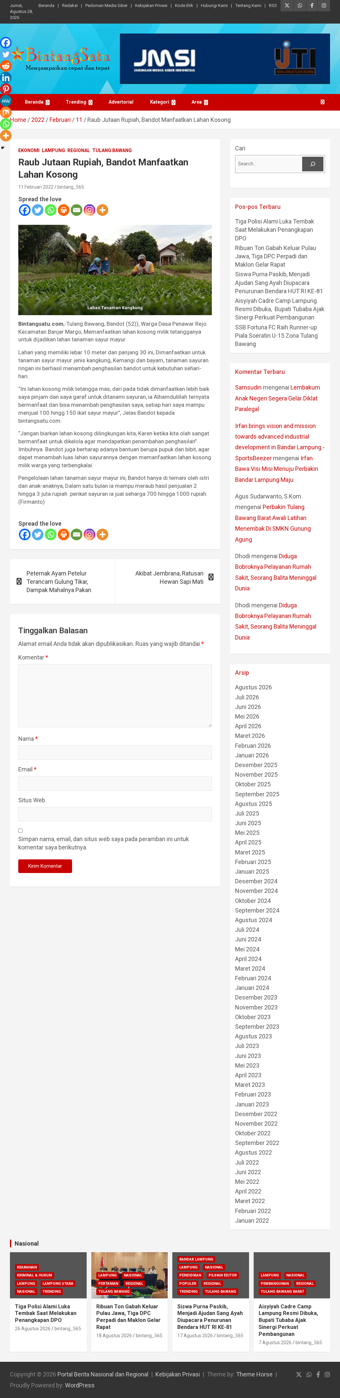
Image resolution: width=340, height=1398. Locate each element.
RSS (273, 5)
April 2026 (248, 726)
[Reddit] (6, 66)
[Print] (63, 210)
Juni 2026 (248, 706)
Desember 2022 (256, 1113)
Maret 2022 (250, 1200)
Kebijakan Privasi (151, 5)
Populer (187, 1283)
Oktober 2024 (253, 900)
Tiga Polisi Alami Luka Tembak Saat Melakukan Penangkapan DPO (274, 229)
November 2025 (256, 774)
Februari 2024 (253, 978)
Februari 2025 (253, 861)
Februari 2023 (253, 1094)
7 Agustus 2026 (275, 1342)
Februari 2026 (253, 745)
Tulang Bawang (112, 150)
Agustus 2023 (253, 1036)
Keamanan (27, 1267)
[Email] (76, 210)
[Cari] (312, 164)
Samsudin (248, 387)
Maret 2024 (250, 968)
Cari (240, 148)
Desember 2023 (256, 997)
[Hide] (2, 147)
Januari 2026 (252, 755)
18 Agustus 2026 (114, 1335)
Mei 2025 (247, 832)
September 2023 (257, 1026)
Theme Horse (254, 1374)
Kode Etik (184, 5)
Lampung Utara (57, 1283)
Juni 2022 (248, 1172)
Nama (28, 738)
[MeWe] (6, 101)
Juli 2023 (247, 1045)
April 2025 (248, 842)
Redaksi (70, 5)
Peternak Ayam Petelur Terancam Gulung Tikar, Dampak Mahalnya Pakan (59, 581)
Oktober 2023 (253, 1016)
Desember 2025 (256, 764)
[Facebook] (25, 210)
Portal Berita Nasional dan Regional (102, 1374)
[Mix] (6, 112)
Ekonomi (29, 150)
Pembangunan (275, 1283)
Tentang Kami (248, 5)
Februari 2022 (253, 1210)
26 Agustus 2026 (32, 1328)
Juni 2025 (248, 823)
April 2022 (248, 1191)
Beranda (46, 5)
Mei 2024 (247, 949)
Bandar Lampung (196, 1259)
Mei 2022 (247, 1181)
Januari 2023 (252, 1104)
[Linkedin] (6, 77)
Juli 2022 (247, 1162)
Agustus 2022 (253, 1152)
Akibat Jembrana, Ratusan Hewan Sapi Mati (169, 577)
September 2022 (257, 1142)
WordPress (80, 1385)
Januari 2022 (252, 1220)
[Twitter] (37, 210)
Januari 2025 (252, 871)
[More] (102, 210)
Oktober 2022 (253, 1133)
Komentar (33, 657)
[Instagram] (89, 210)
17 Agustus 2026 (195, 1335)
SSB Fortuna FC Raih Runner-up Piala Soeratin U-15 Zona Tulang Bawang (276, 335)
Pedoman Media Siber (106, 5)
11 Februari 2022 (35, 187)
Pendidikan (190, 1275)
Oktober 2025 (253, 784)
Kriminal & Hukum (34, 1275)
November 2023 (256, 1007)
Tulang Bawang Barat (282, 1291)
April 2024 (248, 958)
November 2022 (256, 1123)
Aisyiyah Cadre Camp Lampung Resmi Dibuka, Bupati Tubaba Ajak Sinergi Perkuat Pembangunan (279, 309)
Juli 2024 (247, 929)
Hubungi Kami (214, 5)
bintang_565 (70, 187)
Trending (76, 102)
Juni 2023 (248, 1055)
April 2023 (248, 1075)
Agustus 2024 (253, 920)
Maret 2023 (250, 1084)
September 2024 (257, 910)
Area (197, 102)
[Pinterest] (6, 89)
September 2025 (257, 794)
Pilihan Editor (223, 1275)
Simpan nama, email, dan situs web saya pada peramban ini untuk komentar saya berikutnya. (103, 843)
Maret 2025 (250, 852)
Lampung (53, 150)
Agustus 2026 (253, 687)
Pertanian (108, 1283)
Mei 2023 (247, 1065)
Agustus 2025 (253, 803)
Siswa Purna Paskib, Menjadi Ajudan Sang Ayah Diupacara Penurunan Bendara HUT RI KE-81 (279, 282)
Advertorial (121, 102)
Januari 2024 (252, 987)
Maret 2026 (250, 735)
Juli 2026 (247, 697)
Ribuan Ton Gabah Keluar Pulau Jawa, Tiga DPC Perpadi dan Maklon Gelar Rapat (275, 256)
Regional (78, 150)
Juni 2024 (248, 939)
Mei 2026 (247, 716)
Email (27, 769)
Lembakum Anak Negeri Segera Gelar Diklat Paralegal (277, 398)
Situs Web (31, 800)
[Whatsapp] (50, 210)
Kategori (159, 102)
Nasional (27, 1243)
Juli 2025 (247, 813)
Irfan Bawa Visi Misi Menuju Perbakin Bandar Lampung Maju (276, 469)
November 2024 (256, 890)
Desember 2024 (256, 881)
